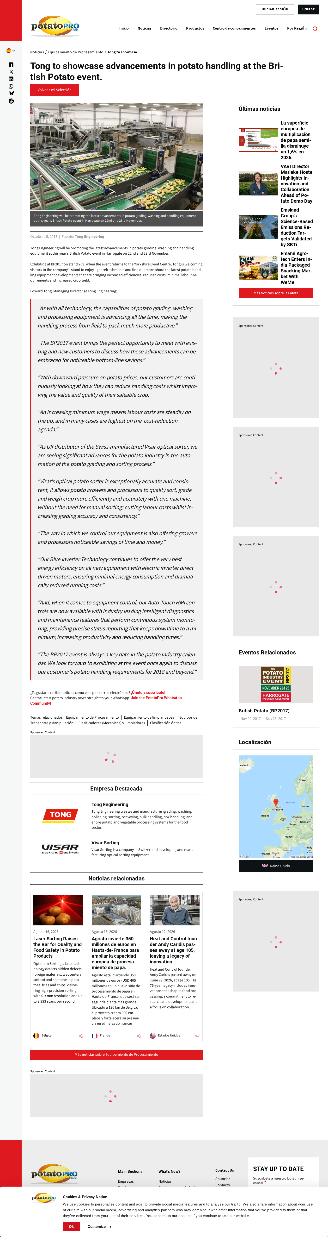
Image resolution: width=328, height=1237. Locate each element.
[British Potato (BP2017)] (276, 701)
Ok (71, 1226)
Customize (97, 1226)
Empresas (126, 1181)
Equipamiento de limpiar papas (149, 717)
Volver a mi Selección (55, 90)
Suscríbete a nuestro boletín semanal (278, 1180)
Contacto (222, 1185)
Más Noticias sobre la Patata (276, 293)
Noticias (164, 1181)
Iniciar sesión (275, 9)
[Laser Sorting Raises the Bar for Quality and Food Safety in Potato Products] (58, 966)
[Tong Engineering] (116, 816)
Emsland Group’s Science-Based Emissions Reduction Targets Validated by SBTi (297, 227)
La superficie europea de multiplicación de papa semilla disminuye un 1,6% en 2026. (296, 140)
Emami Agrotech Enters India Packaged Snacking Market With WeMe (296, 268)
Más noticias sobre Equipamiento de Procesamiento (116, 1054)
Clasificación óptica (165, 723)
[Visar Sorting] (116, 848)
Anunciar (222, 1178)
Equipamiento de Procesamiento (92, 717)
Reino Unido (280, 866)
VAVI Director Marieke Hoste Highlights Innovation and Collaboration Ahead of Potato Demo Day (296, 183)
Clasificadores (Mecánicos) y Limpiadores (112, 723)
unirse (308, 9)
